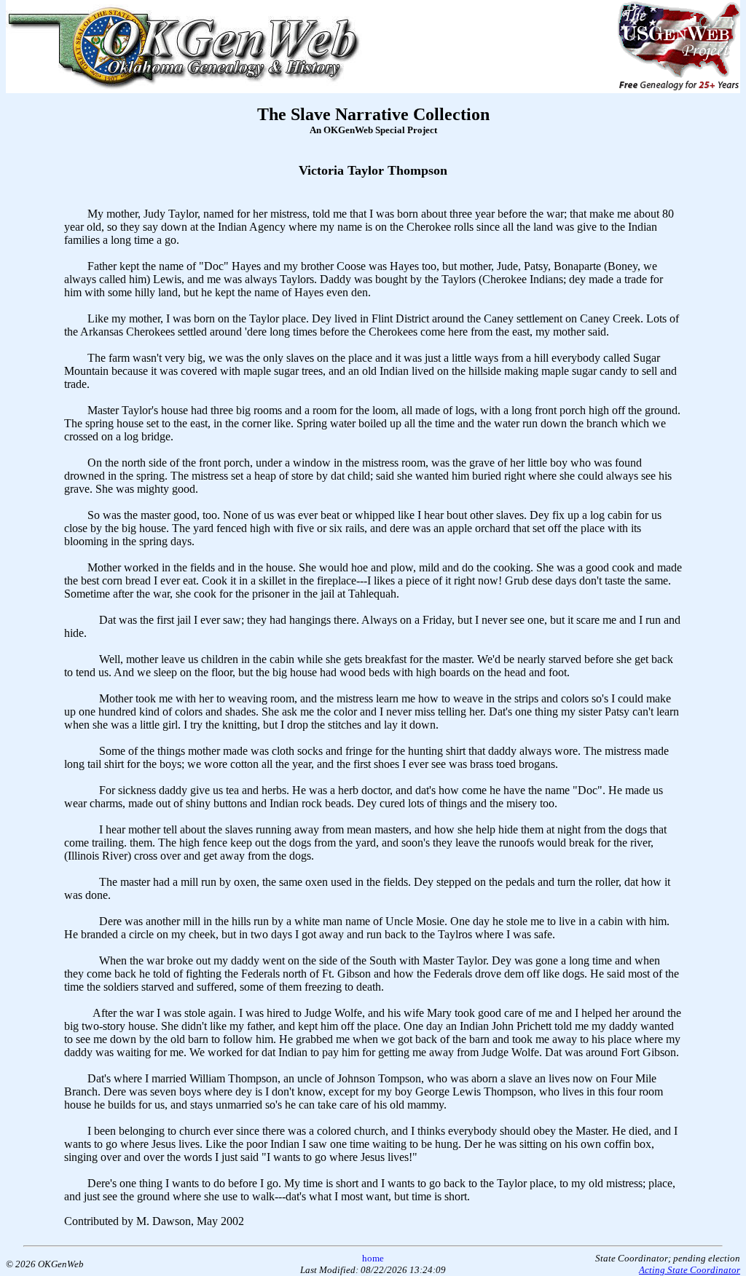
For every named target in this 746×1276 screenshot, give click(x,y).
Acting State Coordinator (689, 1269)
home (373, 1258)
